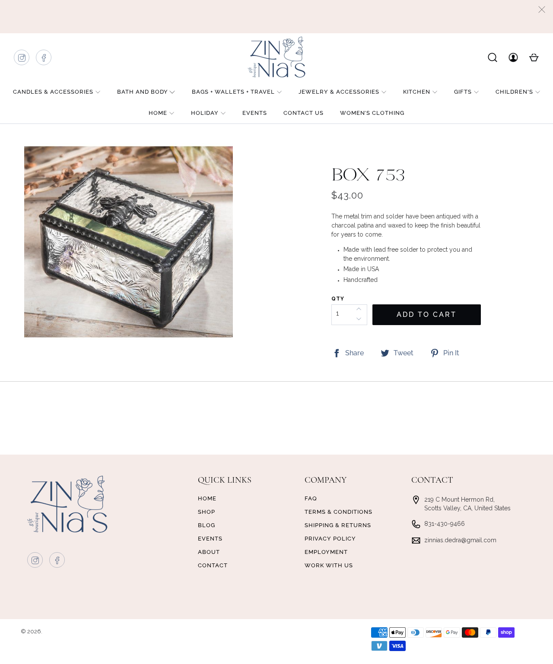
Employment (326, 552)
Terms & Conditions (338, 512)
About (209, 552)
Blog (206, 525)
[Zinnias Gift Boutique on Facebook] (44, 60)
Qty (337, 299)
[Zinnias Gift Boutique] (276, 57)
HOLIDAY (205, 113)
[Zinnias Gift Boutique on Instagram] (22, 60)
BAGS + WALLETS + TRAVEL (233, 92)
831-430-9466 (444, 523)
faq (311, 498)
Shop (206, 512)
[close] (541, 9)
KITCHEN (416, 92)
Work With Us (329, 565)
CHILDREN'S (514, 92)
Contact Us (303, 113)
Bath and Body (142, 92)
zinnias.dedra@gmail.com (460, 540)
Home (158, 113)
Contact (213, 565)
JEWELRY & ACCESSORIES (339, 92)
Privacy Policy (330, 538)
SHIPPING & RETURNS (338, 525)
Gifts (463, 92)
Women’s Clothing (372, 113)
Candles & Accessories (53, 92)
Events (254, 113)
